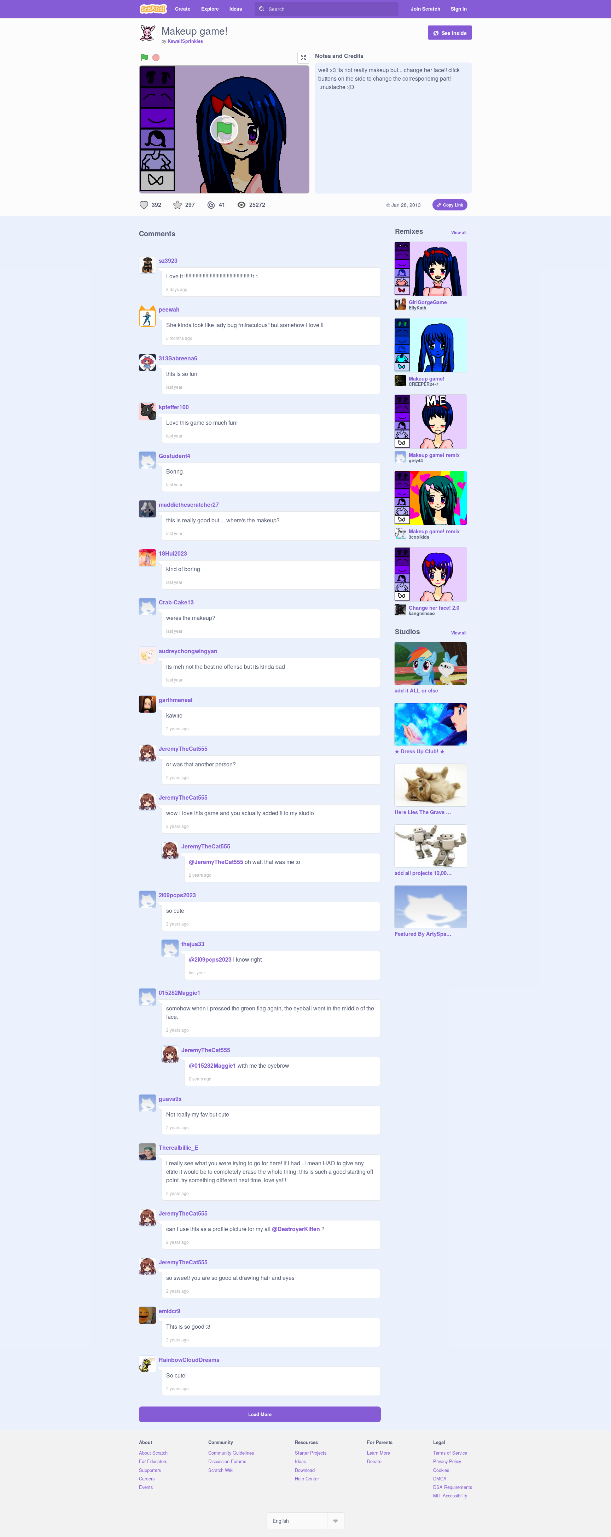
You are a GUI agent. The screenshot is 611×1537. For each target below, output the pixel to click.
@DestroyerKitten (296, 1229)
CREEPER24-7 (423, 384)
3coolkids (419, 537)
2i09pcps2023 (177, 895)
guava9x (170, 1099)
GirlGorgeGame (428, 302)
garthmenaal (175, 700)
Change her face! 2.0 (434, 608)
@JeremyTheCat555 (216, 862)
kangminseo (422, 613)
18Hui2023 (173, 553)
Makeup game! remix (434, 455)
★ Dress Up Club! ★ (419, 751)
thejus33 (192, 944)
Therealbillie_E (178, 1147)
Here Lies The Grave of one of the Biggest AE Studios (424, 812)
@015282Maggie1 (212, 1065)
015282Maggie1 (179, 992)
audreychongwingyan (188, 651)
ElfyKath (417, 307)
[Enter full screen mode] (303, 58)
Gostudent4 (174, 456)
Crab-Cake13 (176, 602)
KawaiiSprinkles (185, 41)
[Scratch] (153, 9)
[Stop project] (156, 57)
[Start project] (144, 57)
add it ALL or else (416, 691)
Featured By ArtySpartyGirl (424, 934)
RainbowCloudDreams (189, 1360)
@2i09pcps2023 (210, 959)
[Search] (262, 9)
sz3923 (168, 260)
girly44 (416, 460)
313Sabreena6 (178, 358)
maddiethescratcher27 (189, 504)
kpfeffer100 (174, 407)
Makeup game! (426, 379)
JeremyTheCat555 (183, 748)
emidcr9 (169, 1311)
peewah (169, 309)
